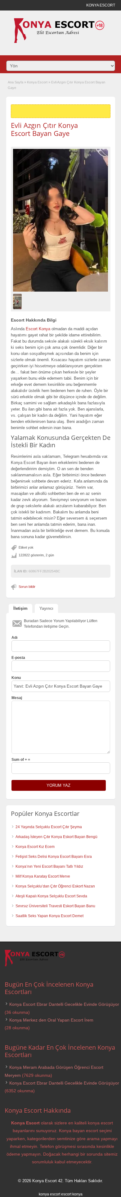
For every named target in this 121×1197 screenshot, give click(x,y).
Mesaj (16, 698)
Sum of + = (20, 759)
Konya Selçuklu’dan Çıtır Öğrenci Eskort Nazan (55, 886)
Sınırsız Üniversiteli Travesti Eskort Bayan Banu (55, 906)
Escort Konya (38, 329)
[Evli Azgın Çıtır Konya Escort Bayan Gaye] (60, 220)
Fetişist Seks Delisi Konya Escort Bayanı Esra (54, 856)
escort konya (72, 1194)
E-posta (18, 657)
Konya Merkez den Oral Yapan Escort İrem (51, 1020)
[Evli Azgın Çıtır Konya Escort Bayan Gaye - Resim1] (18, 301)
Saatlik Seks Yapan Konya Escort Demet (49, 916)
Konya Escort (37, 82)
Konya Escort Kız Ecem (35, 847)
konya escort (49, 1194)
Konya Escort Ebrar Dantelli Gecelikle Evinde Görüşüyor (64, 1004)
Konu (16, 678)
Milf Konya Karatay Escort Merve (43, 876)
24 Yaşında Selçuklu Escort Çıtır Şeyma (49, 827)
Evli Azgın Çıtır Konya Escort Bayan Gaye (44, 129)
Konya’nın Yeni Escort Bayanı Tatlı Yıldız (49, 866)
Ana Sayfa (15, 82)
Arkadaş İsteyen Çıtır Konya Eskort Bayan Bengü (56, 837)
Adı (14, 637)
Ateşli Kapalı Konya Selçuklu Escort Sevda (51, 896)
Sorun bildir (27, 586)
